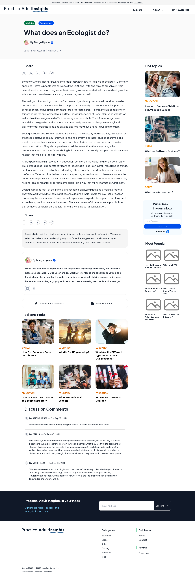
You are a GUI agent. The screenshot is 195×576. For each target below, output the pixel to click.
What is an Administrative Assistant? (152, 317)
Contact (143, 539)
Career (26, 347)
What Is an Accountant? (159, 192)
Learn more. (138, 3)
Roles (148, 145)
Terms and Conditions (43, 572)
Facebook (144, 553)
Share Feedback (104, 303)
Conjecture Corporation (50, 568)
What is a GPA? (170, 265)
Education (65, 347)
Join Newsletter (180, 9)
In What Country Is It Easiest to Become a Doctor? (38, 399)
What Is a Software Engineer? (162, 150)
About (142, 535)
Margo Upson (42, 42)
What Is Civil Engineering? (74, 352)
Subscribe (163, 226)
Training (105, 548)
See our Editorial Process (52, 303)
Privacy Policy (27, 572)
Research (106, 552)
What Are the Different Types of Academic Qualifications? (109, 355)
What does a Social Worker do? (170, 291)
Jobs (103, 556)
